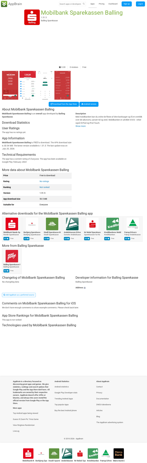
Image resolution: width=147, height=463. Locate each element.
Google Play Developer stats (66, 393)
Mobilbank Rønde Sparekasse (11, 232)
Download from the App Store (65, 104)
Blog (98, 416)
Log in (140, 4)
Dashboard (113, 4)
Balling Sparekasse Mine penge (11, 264)
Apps (92, 4)
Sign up (127, 4)
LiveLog (16, 431)
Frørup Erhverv (130, 232)
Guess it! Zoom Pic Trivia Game (25, 419)
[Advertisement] (73, 45)
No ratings (44, 181)
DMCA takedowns (103, 404)
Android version (89, 104)
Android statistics (62, 387)
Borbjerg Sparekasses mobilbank (32, 232)
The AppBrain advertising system (109, 422)
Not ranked (45, 187)
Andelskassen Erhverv (72, 232)
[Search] (84, 4)
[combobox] (70, 4)
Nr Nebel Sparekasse (92, 232)
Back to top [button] (141, 439)
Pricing (101, 4)
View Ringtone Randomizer (24, 425)
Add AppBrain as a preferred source (19, 295)
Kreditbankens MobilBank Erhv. (112, 232)
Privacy (99, 393)
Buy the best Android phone (66, 410)
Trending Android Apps (64, 399)
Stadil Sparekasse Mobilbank (52, 232)
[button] (110, 287)
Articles (99, 410)
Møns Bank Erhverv (119, 461)
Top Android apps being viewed (25, 413)
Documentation (102, 399)
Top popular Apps (62, 404)
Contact (99, 387)
